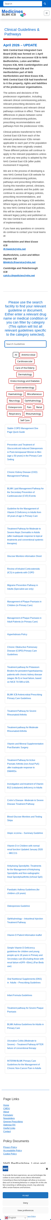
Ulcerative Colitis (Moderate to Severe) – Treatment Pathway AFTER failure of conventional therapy (25, 1044)
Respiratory (15, 413)
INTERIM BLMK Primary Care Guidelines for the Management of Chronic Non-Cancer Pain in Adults (24, 1064)
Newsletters (9, 1118)
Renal (39, 407)
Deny (25, 1202)
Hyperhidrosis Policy (17, 634)
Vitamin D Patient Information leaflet (24, 935)
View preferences (26, 1210)
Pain (29, 407)
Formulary (8, 1115)
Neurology (14, 400)
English (12, 1217)
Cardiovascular (25, 361)
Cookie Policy (10, 1154)
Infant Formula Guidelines (19, 995)
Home (6, 1105)
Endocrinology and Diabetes (25, 380)
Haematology (15, 394)
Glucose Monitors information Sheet (24, 556)
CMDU (6, 1108)
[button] (47, 1168)
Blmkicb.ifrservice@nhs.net (19, 262)
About (6, 1112)
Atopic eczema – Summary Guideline (25, 833)
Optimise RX (9, 1125)
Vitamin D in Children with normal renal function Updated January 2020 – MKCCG (25, 849)
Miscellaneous (34, 394)
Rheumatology (33, 413)
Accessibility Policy (12, 1150)
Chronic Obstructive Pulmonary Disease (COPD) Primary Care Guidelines (22, 651)
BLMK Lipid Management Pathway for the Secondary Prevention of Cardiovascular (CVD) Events (25, 492)
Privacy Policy (30, 1216)
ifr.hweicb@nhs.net (14, 249)
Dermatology (25, 374)
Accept (25, 1195)
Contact (7, 1131)
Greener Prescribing (13, 1121)
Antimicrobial (28, 354)
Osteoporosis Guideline (18, 906)
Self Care (25, 420)
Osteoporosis (15, 407)
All (16, 354)
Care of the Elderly (25, 367)
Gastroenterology (25, 387)
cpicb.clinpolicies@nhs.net (19, 275)
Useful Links (9, 1128)
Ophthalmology (33, 400)
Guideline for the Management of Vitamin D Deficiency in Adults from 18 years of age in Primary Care (24, 512)
